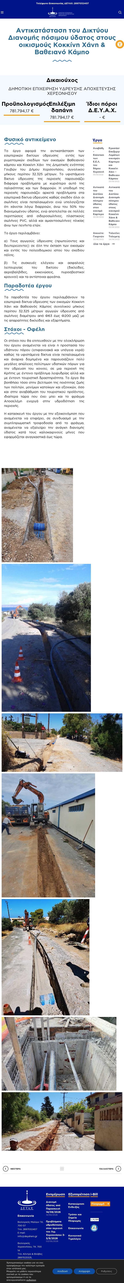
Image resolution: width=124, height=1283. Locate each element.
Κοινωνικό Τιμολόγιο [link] (74, 1237)
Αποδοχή (62, 1271)
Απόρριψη (84, 1271)
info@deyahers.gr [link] (27, 1236)
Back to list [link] (62, 1168)
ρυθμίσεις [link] (31, 1280)
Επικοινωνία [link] (75, 1228)
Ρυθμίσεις (106, 1271)
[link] (120, 44)
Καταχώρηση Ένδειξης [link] (76, 1205)
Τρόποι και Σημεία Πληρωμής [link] (75, 1217)
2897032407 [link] (81, 3)
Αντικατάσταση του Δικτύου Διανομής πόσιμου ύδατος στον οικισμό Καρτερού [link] (102, 200)
